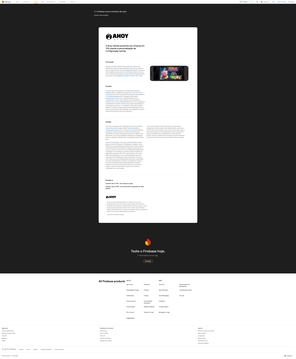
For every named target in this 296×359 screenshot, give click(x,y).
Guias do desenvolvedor (8, 331)
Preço (42, 2)
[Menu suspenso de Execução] (30, 2)
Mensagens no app (164, 312)
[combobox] (246, 1)
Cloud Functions (131, 301)
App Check (129, 284)
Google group (201, 335)
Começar (148, 261)
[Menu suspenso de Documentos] (55, 2)
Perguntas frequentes (203, 343)
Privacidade (15, 355)
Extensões (147, 284)
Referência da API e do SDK (8, 333)
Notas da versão (202, 338)
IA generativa (130, 318)
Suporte (73, 2)
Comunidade (62, 2)
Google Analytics (163, 307)
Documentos (50, 2)
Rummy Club (134, 76)
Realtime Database (149, 307)
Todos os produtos (59, 349)
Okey (140, 76)
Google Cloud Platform (46, 349)
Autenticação (130, 295)
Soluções (36, 2)
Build (17, 2)
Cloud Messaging (112, 96)
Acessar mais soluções (101, 15)
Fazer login (291, 2)
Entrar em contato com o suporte (206, 331)
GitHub (3, 340)
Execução (26, 2)
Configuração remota (112, 100)
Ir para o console (281, 2)
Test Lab (138, 92)
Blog (273, 2)
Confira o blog (103, 331)
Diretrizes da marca (203, 340)
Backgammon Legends (123, 76)
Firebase (35, 349)
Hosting (146, 295)
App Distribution (163, 290)
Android (21, 349)
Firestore (146, 290)
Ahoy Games (134, 66)
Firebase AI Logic (149, 312)
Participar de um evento (106, 340)
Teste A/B (122, 100)
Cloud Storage (130, 307)
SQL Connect (130, 312)
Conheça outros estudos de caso (110, 11)
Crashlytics (109, 94)
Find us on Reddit (104, 333)
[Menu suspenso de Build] (20, 2)
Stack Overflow (202, 333)
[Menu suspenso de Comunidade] (67, 2)
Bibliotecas (4, 338)
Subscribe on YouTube (105, 338)
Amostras (4, 335)
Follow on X (102, 335)
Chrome (28, 349)
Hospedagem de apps (132, 290)
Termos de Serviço (6, 355)
